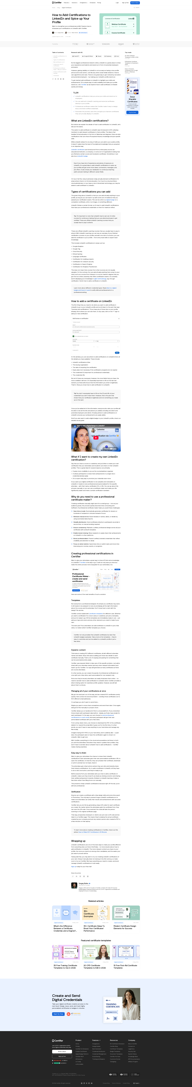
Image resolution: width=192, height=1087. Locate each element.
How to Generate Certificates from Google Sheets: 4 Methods (131, 70)
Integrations (96, 1044)
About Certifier (132, 1044)
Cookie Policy (126, 1083)
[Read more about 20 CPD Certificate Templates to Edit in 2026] (96, 957)
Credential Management (99, 1054)
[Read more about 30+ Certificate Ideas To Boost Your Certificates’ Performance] (96, 919)
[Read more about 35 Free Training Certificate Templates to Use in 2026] (66, 957)
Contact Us (131, 1046)
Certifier (83, 85)
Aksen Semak (75, 32)
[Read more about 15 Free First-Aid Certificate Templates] (126, 957)
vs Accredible (79, 1064)
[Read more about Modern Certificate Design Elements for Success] (126, 919)
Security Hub (132, 1051)
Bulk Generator (96, 1049)
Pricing (77, 1046)
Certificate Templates (116, 1049)
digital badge (110, 200)
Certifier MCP (80, 1056)
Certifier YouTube (115, 1056)
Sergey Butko (60, 32)
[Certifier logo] (57, 2)
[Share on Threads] (61, 79)
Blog (58, 7)
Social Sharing (96, 1056)
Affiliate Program (133, 1061)
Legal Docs (131, 1049)
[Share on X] (63, 79)
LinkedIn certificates (78, 149)
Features (95, 1040)
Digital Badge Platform (82, 1054)
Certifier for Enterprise (82, 1049)
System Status (132, 1054)
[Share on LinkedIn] (58, 79)
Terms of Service (116, 1083)
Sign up (73, 866)
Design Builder (96, 1046)
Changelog (113, 1061)
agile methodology (100, 279)
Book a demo (135, 3)
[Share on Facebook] (55, 79)
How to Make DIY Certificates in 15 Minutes (92, 832)
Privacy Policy (106, 1083)
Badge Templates (115, 1051)
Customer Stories (115, 1059)
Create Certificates (81, 1051)
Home (53, 7)
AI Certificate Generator (117, 1044)
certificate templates (96, 614)
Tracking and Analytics (98, 1059)
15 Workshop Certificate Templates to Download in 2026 (131, 63)
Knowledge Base (133, 1056)
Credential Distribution (98, 1051)
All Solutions (79, 1059)
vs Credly (78, 1061)
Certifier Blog (114, 1046)
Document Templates (116, 1054)
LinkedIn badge (82, 156)
